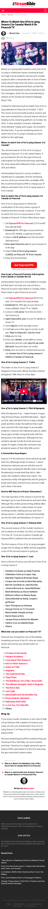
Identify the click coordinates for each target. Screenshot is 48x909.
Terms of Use (17, 906)
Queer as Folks (12, 667)
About (9, 904)
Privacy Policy (30, 906)
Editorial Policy (19, 904)
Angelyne (9, 670)
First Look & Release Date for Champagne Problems (21, 878)
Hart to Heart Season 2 (16, 663)
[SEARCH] (45, 10)
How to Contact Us (34, 904)
